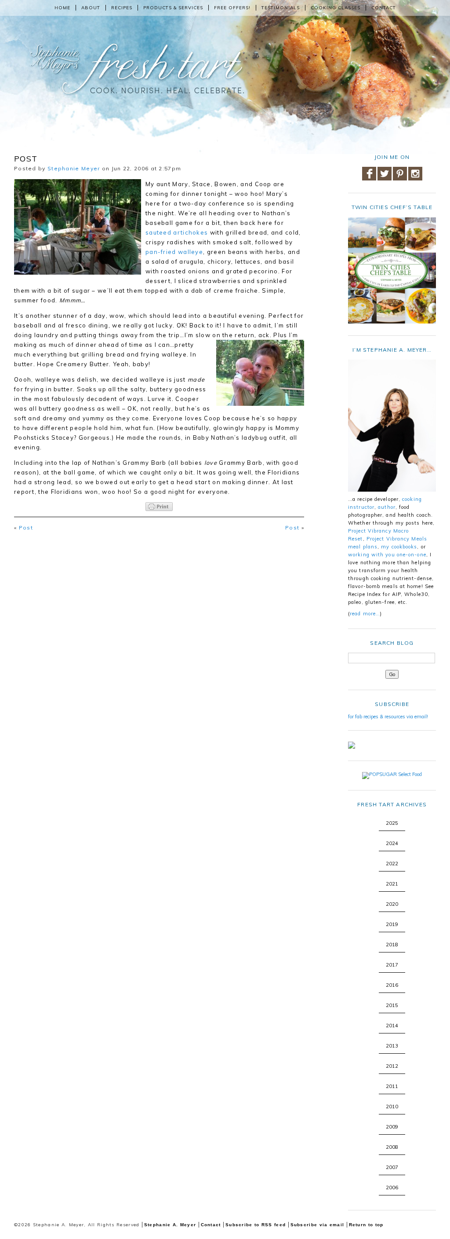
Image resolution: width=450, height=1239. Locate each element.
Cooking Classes (335, 8)
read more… (365, 613)
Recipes (121, 8)
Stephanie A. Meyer (170, 1224)
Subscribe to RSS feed (255, 1224)
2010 (392, 1106)
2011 (392, 1086)
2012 (392, 1066)
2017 (392, 965)
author (387, 507)
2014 (392, 1025)
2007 (392, 1167)
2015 (392, 1005)
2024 (392, 843)
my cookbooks (399, 547)
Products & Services (173, 8)
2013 (392, 1046)
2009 (392, 1127)
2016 (392, 985)
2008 (392, 1147)
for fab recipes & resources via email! (388, 716)
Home (62, 8)
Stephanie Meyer (73, 168)
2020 (392, 904)
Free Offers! (232, 8)
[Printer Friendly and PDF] (159, 506)
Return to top (366, 1224)
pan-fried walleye (174, 251)
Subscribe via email (317, 1224)
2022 (392, 863)
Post (26, 527)
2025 (392, 823)
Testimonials (280, 8)
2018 (392, 944)
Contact (383, 8)
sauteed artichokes (177, 232)
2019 (392, 924)
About (90, 8)
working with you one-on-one (387, 554)
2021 (392, 884)
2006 (392, 1187)
